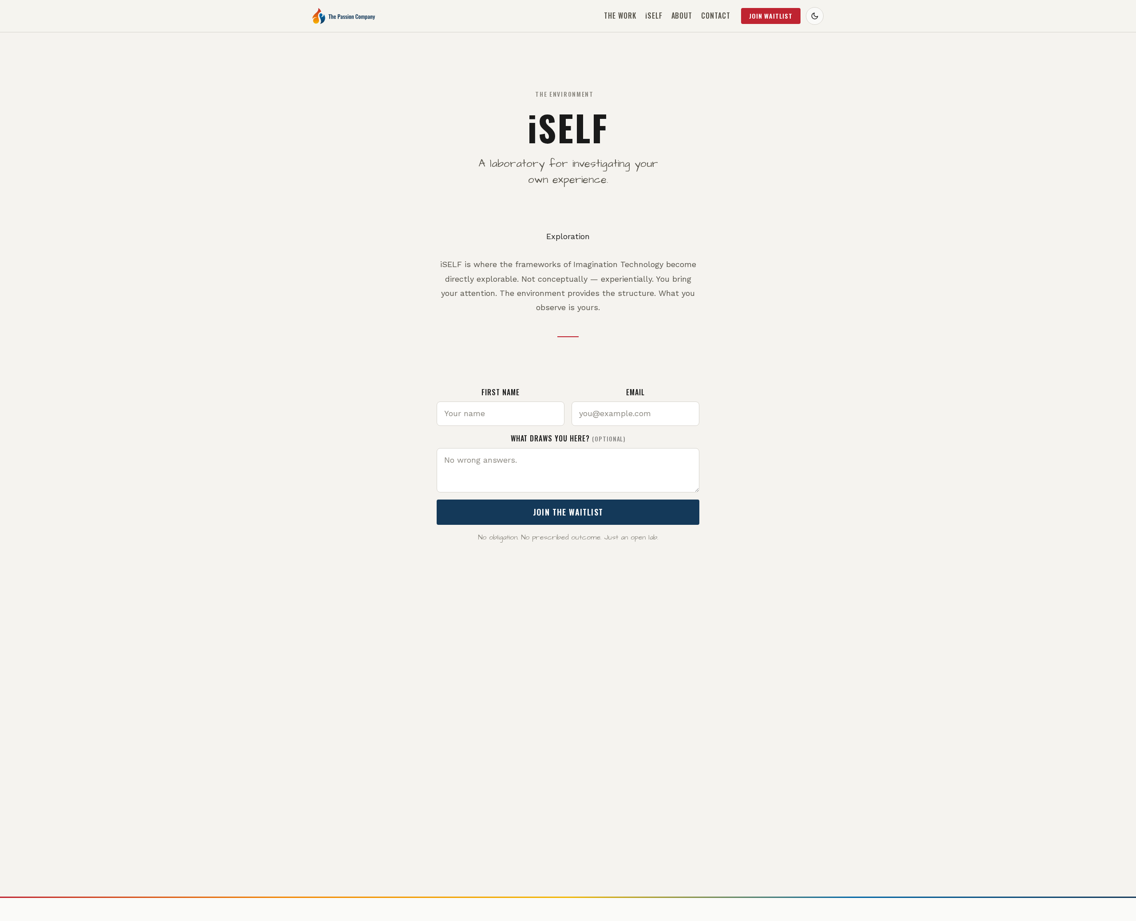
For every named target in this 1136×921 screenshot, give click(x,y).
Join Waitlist (771, 15)
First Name (500, 392)
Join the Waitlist (568, 512)
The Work (620, 15)
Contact (715, 15)
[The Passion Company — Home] (343, 16)
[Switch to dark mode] (815, 16)
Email (635, 392)
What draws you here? (568, 438)
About (682, 15)
